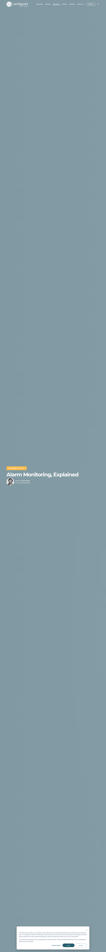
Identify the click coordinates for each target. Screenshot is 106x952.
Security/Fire (13, 468)
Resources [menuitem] (56, 4)
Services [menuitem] (48, 4)
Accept (68, 945)
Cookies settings (56, 945)
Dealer (90, 4)
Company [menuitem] (71, 4)
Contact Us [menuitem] (80, 4)
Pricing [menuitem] (64, 4)
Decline (81, 945)
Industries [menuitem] (39, 4)
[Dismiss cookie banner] (86, 930)
